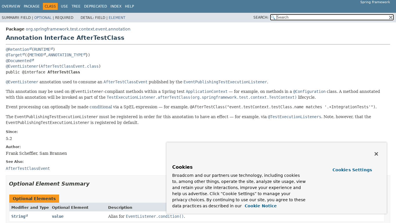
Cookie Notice (260, 206)
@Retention (17, 49)
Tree (76, 6)
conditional (101, 107)
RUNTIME (42, 49)
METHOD (36, 55)
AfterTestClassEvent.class (70, 66)
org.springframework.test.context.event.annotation (78, 29)
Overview (11, 6)
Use (64, 6)
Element (117, 18)
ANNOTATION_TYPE (65, 55)
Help (129, 6)
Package (32, 6)
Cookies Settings (352, 170)
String (18, 216)
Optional (43, 18)
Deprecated (95, 6)
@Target (14, 55)
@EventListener (22, 66)
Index (115, 6)
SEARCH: (260, 17)
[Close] (376, 154)
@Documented (18, 60)
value (57, 216)
